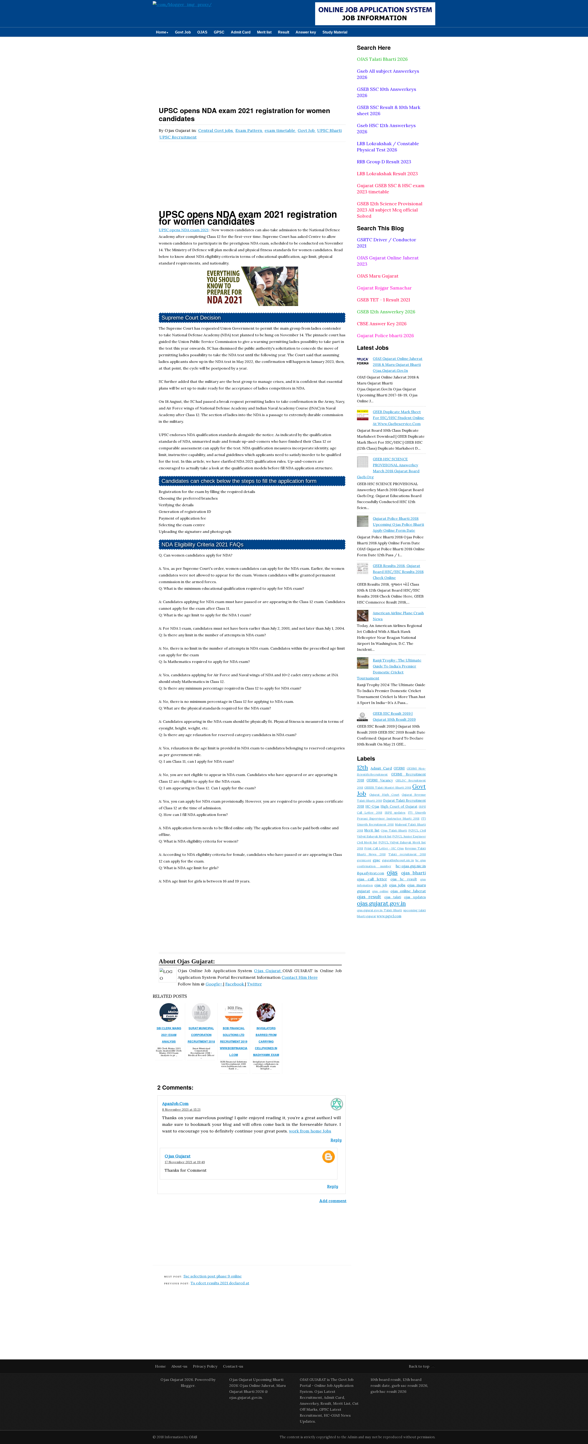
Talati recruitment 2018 (407, 854)
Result (283, 32)
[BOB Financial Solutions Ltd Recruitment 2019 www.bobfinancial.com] (233, 1020)
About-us (179, 1366)
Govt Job (183, 32)
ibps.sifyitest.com (370, 873)
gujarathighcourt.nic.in (398, 860)
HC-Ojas (372, 806)
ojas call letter (372, 879)
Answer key (306, 32)
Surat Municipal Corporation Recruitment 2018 (201, 1034)
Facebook (235, 984)
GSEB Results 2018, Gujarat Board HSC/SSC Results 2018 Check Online (398, 571)
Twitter (254, 984)
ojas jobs (397, 885)
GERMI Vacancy (380, 780)
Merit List (342, 1403)
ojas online (380, 891)
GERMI (399, 768)
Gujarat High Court (384, 795)
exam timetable (280, 130)
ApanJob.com (175, 1103)
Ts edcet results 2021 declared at (220, 1283)
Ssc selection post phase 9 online (213, 1276)
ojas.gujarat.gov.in (381, 903)
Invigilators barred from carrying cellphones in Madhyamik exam (266, 1041)
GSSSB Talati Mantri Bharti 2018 (387, 788)
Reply (336, 1140)
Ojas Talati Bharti (394, 830)
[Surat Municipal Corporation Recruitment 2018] (201, 1020)
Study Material (334, 32)
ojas (392, 872)
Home (162, 32)
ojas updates (415, 897)
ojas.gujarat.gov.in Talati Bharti (379, 910)
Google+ (214, 984)
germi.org (364, 860)
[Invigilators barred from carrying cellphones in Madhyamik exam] (266, 1020)
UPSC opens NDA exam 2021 (184, 230)
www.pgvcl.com (389, 916)
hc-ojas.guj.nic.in (411, 866)
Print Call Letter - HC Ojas (384, 848)
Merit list (264, 32)
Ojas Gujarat (268, 970)
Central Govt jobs (216, 130)
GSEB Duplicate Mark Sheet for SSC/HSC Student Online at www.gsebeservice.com (398, 417)
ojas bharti (413, 873)
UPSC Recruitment (178, 137)
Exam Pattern (249, 130)
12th (362, 767)
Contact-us (233, 1366)
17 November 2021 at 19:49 (185, 1162)
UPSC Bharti (329, 130)
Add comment (332, 1200)
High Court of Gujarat (399, 806)
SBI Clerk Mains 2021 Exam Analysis (169, 1034)
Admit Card (241, 32)
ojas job (380, 885)
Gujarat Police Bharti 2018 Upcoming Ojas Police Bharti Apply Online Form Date (398, 524)
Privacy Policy (205, 1366)
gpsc (376, 860)
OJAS (202, 32)
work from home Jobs (310, 1131)
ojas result (369, 896)
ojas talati (392, 897)
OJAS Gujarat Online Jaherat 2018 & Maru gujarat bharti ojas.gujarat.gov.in (397, 364)
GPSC (219, 32)
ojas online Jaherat (408, 891)
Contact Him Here (300, 977)
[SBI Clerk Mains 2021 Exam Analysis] (168, 1020)
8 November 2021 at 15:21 (181, 1109)
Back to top (419, 1366)
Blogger (188, 1385)
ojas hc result (403, 879)
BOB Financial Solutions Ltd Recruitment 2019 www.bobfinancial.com (233, 1041)
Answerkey (309, 1403)
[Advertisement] (252, 71)
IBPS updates (395, 813)
